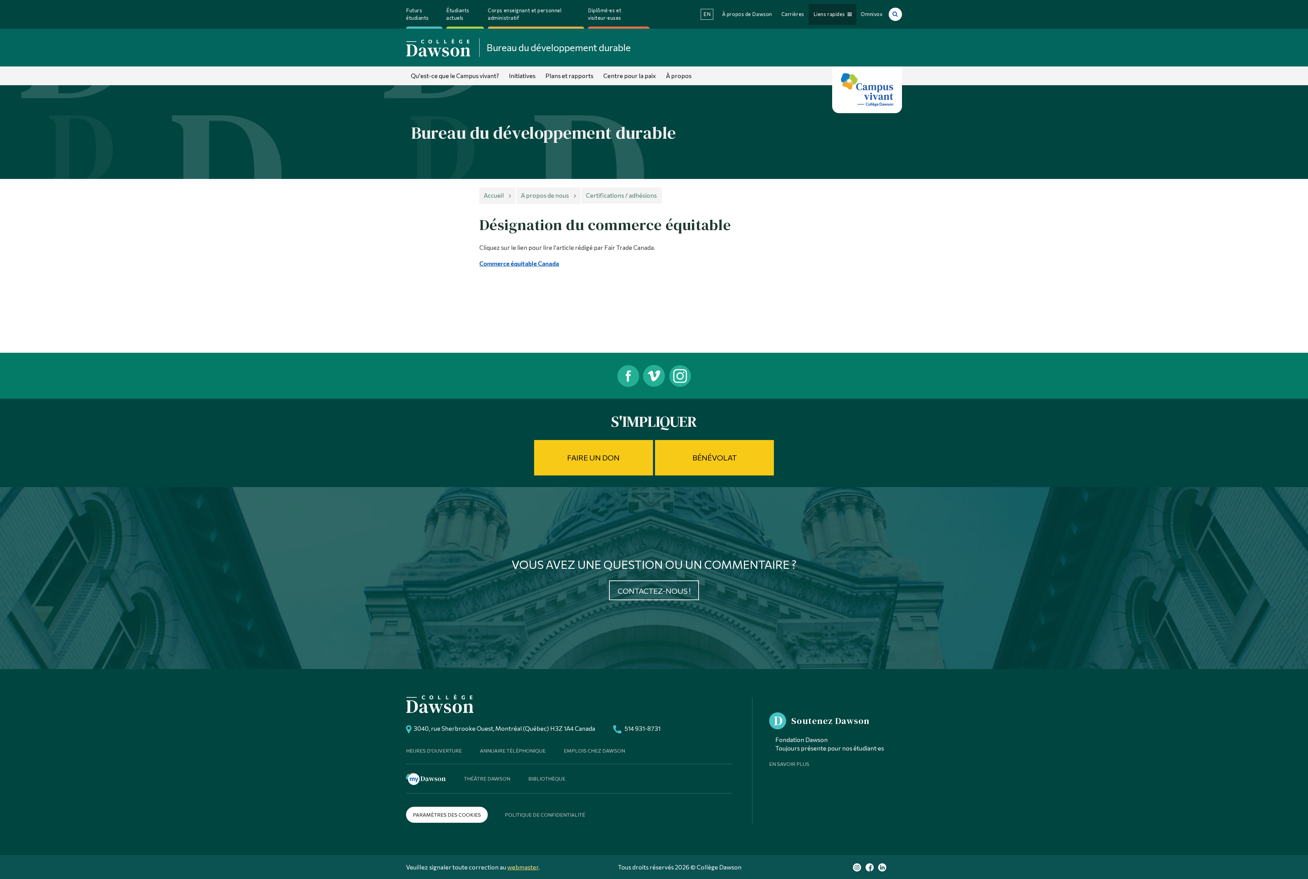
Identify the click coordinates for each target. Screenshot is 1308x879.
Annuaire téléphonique (513, 750)
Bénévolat (714, 457)
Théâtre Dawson (487, 778)
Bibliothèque (546, 778)
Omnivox (872, 14)
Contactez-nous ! (654, 590)
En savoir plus (789, 764)
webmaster (523, 867)
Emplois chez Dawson (594, 750)
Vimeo (654, 376)
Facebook (627, 376)
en (707, 14)
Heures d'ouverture (434, 750)
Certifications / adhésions (621, 195)
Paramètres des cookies (447, 815)
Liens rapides (830, 14)
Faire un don (593, 457)
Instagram (681, 376)
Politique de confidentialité (545, 815)
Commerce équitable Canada (519, 263)
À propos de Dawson (747, 14)
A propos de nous (545, 195)
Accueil (494, 195)
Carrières (792, 14)
